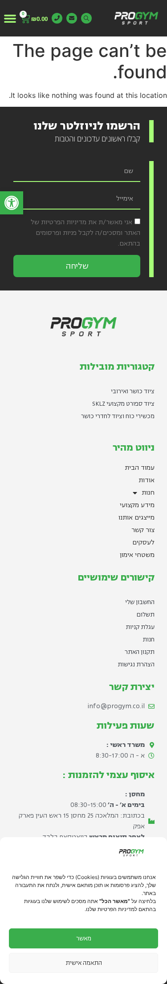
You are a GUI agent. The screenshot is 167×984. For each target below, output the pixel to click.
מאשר (83, 938)
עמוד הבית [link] (140, 467)
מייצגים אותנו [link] (136, 517)
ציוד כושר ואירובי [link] (133, 391)
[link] (11, 202)
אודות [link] (146, 480)
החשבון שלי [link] (140, 602)
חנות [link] (148, 492)
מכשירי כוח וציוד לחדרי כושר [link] (118, 416)
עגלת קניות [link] (140, 627)
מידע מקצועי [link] (137, 505)
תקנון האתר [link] (140, 652)
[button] (10, 18)
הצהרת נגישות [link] (136, 664)
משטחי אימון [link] (137, 555)
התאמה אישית (83, 963)
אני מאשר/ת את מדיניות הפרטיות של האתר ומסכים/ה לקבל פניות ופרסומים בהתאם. (85, 233)
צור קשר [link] (143, 530)
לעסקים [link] (143, 542)
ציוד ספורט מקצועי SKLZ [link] (123, 403)
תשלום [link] (146, 614)
